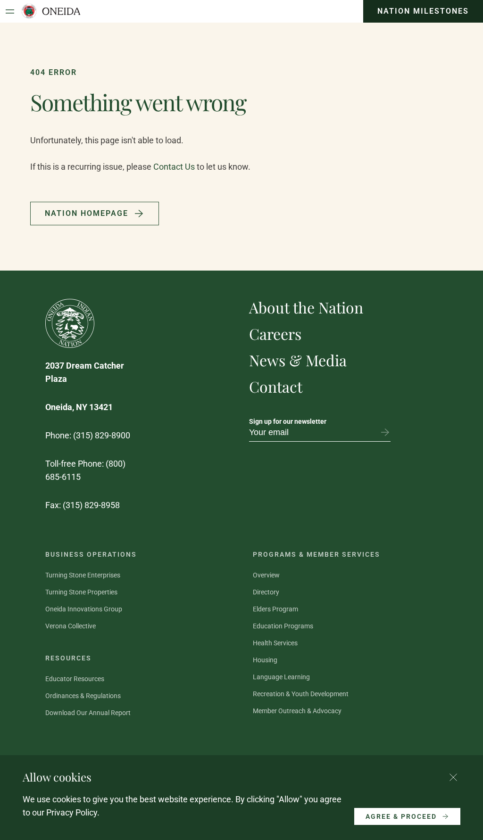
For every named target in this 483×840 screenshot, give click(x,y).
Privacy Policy (71, 812)
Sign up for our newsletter (287, 421)
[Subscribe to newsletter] (385, 432)
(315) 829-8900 (101, 435)
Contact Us (174, 167)
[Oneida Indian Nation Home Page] (51, 11)
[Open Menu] (10, 11)
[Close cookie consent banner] (453, 777)
